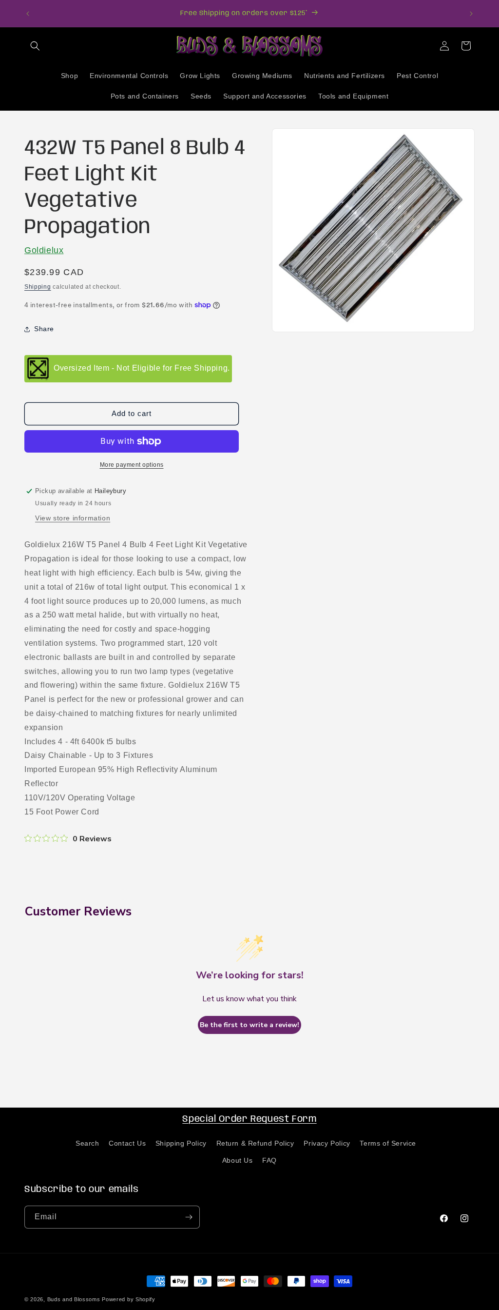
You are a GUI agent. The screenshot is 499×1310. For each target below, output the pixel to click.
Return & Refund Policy (255, 1143)
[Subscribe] (188, 1217)
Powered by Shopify (128, 1299)
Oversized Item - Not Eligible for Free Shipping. (142, 368)
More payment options (132, 464)
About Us (237, 1160)
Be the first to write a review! (249, 1025)
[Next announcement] (471, 13)
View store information (72, 518)
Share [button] (44, 329)
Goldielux (43, 250)
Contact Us (127, 1143)
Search (87, 1143)
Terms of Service (388, 1143)
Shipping (37, 286)
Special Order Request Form (249, 1119)
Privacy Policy (327, 1143)
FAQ (269, 1160)
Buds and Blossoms (73, 1299)
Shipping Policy (181, 1143)
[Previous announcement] (27, 13)
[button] (35, 46)
